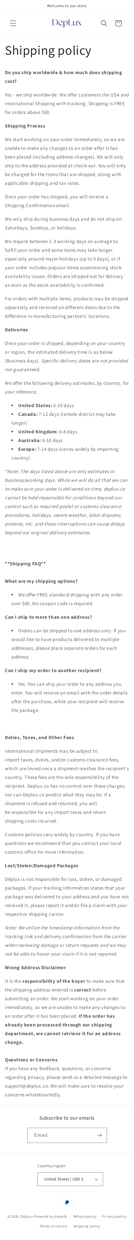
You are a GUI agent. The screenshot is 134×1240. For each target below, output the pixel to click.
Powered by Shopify (50, 1216)
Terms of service (53, 1226)
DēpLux (26, 1216)
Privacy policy (114, 1216)
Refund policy (85, 1216)
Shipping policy (87, 1226)
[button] (13, 23)
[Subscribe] (99, 1135)
